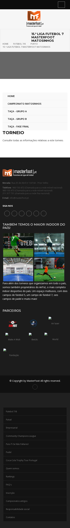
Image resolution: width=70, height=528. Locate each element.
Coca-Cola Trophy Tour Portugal (21, 460)
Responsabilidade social (18, 509)
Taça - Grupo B (17, 118)
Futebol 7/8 (19, 43)
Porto (34, 43)
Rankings (10, 476)
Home (5, 43)
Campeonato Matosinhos (24, 103)
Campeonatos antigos (16, 501)
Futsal (9, 419)
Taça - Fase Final (18, 126)
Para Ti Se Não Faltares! (17, 444)
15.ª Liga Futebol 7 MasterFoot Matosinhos (26, 46)
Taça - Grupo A (17, 111)
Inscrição (10, 493)
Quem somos (12, 468)
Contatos (10, 517)
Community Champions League (21, 436)
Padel (8, 452)
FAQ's (9, 484)
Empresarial (12, 427)
